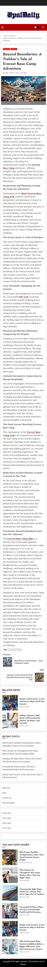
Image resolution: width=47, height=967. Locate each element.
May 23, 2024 (15, 73)
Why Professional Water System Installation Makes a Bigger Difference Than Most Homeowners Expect (32, 945)
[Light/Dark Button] (36, 27)
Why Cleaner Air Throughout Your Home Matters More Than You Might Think (30, 874)
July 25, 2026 (25, 952)
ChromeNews (34, 961)
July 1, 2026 (24, 726)
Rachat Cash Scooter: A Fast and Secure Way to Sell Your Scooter (32, 701)
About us (6, 788)
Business (6, 49)
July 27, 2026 (25, 707)
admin (6, 73)
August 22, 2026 (26, 862)
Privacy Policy (8, 803)
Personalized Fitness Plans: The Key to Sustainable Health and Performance (31, 909)
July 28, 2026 (25, 880)
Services (13, 49)
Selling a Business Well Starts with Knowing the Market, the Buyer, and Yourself (30, 719)
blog (4, 793)
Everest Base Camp (15, 650)
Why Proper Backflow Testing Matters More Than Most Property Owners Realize (31, 856)
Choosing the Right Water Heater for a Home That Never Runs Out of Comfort (32, 892)
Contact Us (7, 797)
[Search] (43, 27)
